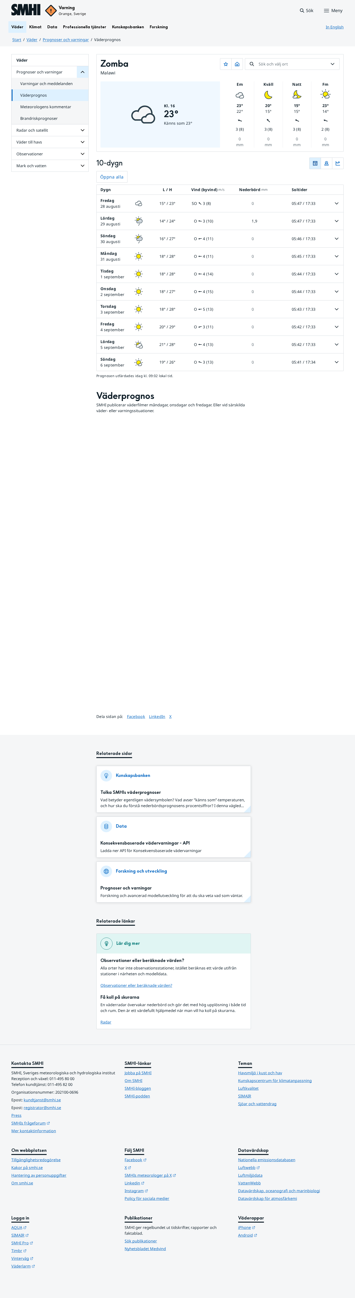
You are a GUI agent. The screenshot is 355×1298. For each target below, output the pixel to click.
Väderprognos (33, 95)
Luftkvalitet (248, 1088)
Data (52, 27)
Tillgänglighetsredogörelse (36, 1159)
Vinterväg (46, 1258)
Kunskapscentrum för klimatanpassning (275, 1080)
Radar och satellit (32, 130)
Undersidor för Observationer (82, 154)
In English (335, 27)
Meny (336, 10)
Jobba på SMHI (138, 1073)
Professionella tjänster (84, 27)
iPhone (270, 1227)
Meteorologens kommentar (45, 106)
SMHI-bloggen (138, 1088)
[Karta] (326, 163)
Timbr (42, 1250)
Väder (17, 27)
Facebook (136, 716)
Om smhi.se (22, 1183)
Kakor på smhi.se (27, 1167)
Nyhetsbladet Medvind (145, 1248)
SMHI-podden (137, 1096)
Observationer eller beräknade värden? (136, 985)
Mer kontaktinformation (33, 1130)
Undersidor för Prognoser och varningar (82, 72)
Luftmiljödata (250, 1175)
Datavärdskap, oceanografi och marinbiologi (279, 1190)
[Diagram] (338, 163)
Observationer (29, 154)
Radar (105, 1022)
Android (271, 1235)
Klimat (35, 27)
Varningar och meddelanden (46, 83)
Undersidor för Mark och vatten (82, 166)
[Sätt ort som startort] (237, 64)
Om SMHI (133, 1080)
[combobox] (292, 64)
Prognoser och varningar (66, 39)
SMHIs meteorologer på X (174, 1175)
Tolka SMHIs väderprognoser (130, 792)
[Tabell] (315, 163)
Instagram (160, 1190)
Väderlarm (46, 1266)
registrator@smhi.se (42, 1107)
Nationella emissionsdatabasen (266, 1159)
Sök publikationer (141, 1241)
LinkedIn (157, 716)
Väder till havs (29, 142)
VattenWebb (249, 1183)
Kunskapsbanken (128, 27)
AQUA (42, 1227)
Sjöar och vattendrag (257, 1103)
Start (16, 39)
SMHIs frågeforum (54, 1123)
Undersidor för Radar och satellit (82, 130)
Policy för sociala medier (147, 1198)
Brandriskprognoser (39, 118)
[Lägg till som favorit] (226, 64)
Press (16, 1115)
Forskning (159, 27)
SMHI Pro (45, 1243)
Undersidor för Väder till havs (82, 142)
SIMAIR (244, 1096)
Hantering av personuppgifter (38, 1175)
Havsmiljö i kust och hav (260, 1073)
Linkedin (158, 1183)
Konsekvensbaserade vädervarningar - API (145, 843)
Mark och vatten (31, 165)
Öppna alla (112, 177)
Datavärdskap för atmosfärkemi (267, 1198)
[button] (306, 11)
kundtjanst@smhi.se (42, 1100)
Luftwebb (272, 1167)
